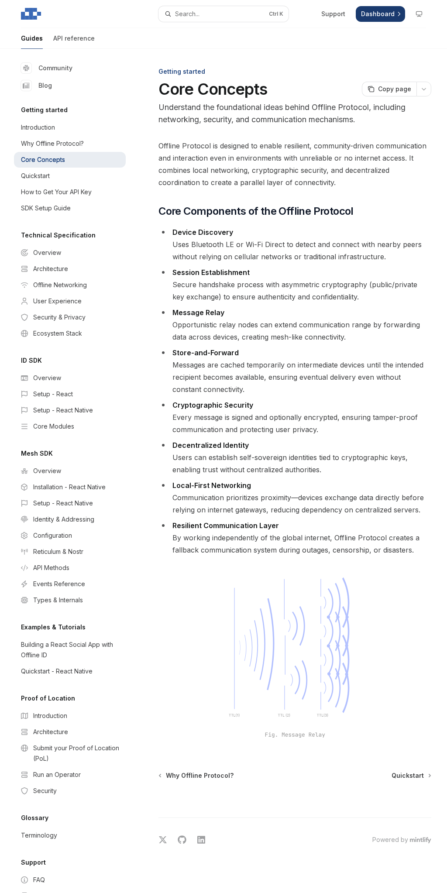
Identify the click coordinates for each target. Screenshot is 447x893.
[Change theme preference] (419, 14)
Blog (45, 85)
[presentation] (77, 471)
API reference (74, 38)
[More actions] (423, 89)
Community (55, 68)
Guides (32, 38)
